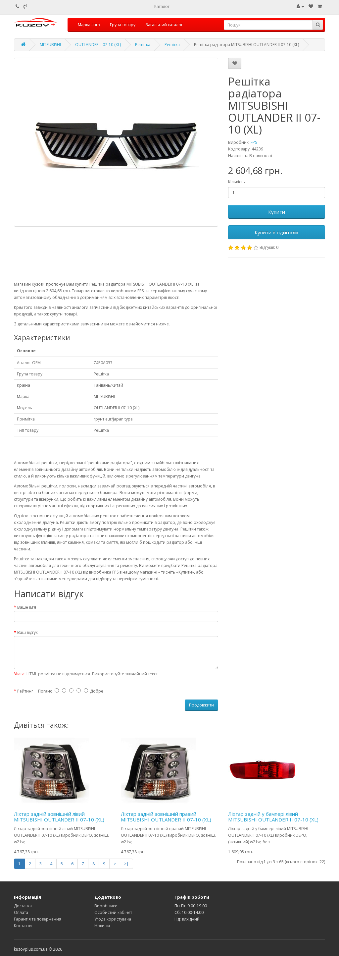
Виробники (106, 906)
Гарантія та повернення (37, 919)
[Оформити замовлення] (319, 6)
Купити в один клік (277, 232)
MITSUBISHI (50, 44)
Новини (102, 925)
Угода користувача (112, 919)
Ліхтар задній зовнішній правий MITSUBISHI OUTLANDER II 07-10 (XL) (166, 817)
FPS (254, 142)
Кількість (236, 182)
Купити (276, 211)
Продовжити (201, 705)
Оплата (21, 912)
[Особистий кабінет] (300, 6)
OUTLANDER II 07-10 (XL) (98, 44)
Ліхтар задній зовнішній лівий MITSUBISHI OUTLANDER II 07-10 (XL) (59, 817)
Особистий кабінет (113, 912)
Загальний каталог (164, 25)
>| (126, 864)
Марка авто (89, 25)
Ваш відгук (27, 632)
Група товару (122, 25)
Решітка (142, 44)
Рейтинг (25, 691)
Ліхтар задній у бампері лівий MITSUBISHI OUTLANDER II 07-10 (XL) (273, 817)
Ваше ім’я (26, 607)
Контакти (23, 925)
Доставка (23, 906)
